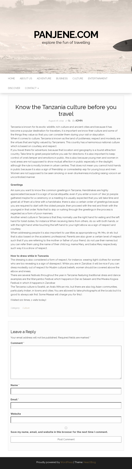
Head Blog (90, 462)
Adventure (44, 78)
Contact (31, 88)
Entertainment (98, 78)
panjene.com (66, 34)
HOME (11, 78)
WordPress (66, 462)
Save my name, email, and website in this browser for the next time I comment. (59, 432)
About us (26, 78)
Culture (77, 78)
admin (79, 120)
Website (16, 413)
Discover (14, 88)
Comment (17, 343)
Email (15, 399)
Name (15, 385)
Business (62, 78)
